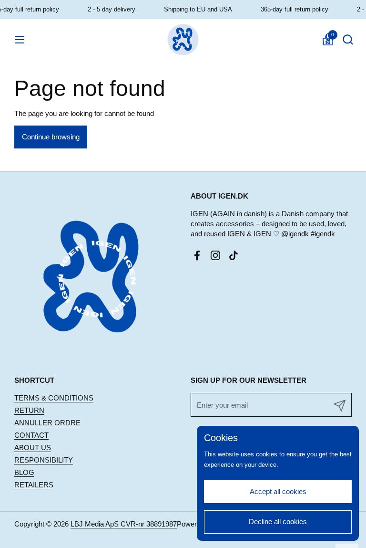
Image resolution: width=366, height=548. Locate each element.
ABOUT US (32, 447)
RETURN (29, 410)
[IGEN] (183, 39)
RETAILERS (33, 485)
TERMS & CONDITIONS (53, 398)
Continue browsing (51, 137)
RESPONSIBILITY (43, 460)
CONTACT (31, 435)
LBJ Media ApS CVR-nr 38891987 (124, 524)
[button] (348, 39)
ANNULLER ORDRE (47, 423)
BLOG (24, 472)
